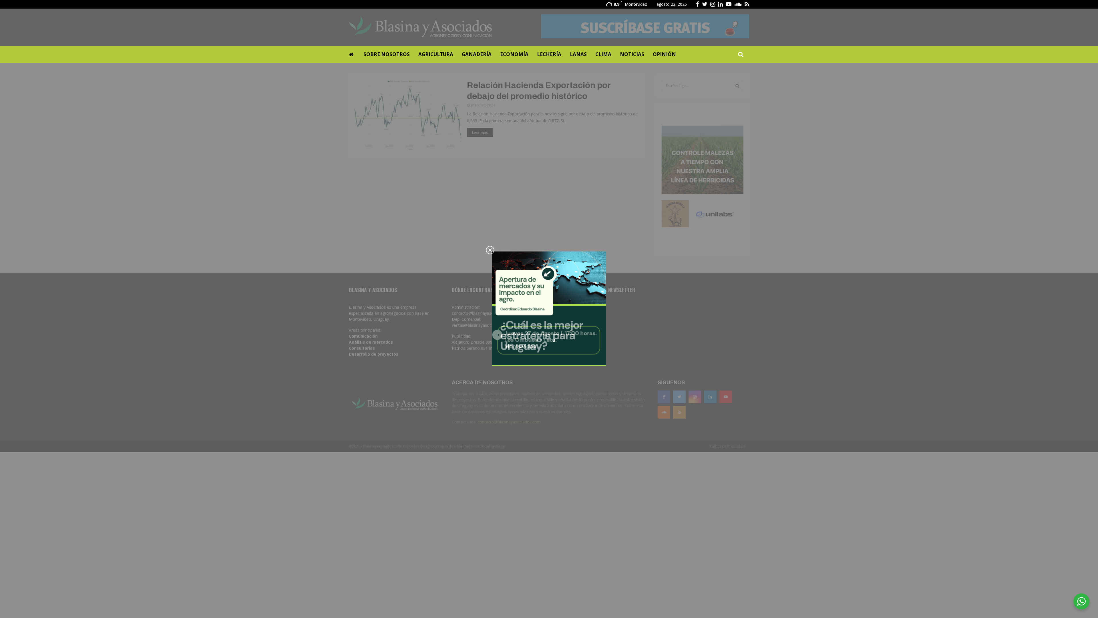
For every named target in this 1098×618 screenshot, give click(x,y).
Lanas (578, 54)
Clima (603, 54)
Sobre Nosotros (386, 54)
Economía (514, 54)
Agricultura (435, 54)
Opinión (664, 54)
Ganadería (477, 54)
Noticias (632, 54)
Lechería (549, 54)
